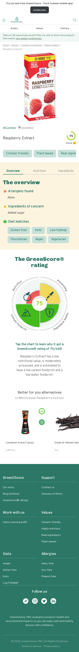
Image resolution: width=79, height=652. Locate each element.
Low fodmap (58, 230)
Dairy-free (47, 563)
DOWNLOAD (39, 10)
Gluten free (19, 230)
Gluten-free (10, 570)
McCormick (9, 127)
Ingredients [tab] (66, 171)
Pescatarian (19, 239)
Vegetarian (58, 239)
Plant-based (45, 153)
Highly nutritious (50, 528)
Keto (38, 230)
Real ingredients (51, 535)
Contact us (47, 487)
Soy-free (46, 570)
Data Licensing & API (15, 522)
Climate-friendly (17, 153)
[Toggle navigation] (5, 19)
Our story (8, 487)
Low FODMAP (11, 583)
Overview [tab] (13, 171)
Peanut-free (48, 576)
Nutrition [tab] (39, 171)
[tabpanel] (39, 211)
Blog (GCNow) (11, 494)
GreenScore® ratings (15, 500)
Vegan (39, 239)
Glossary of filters (52, 494)
